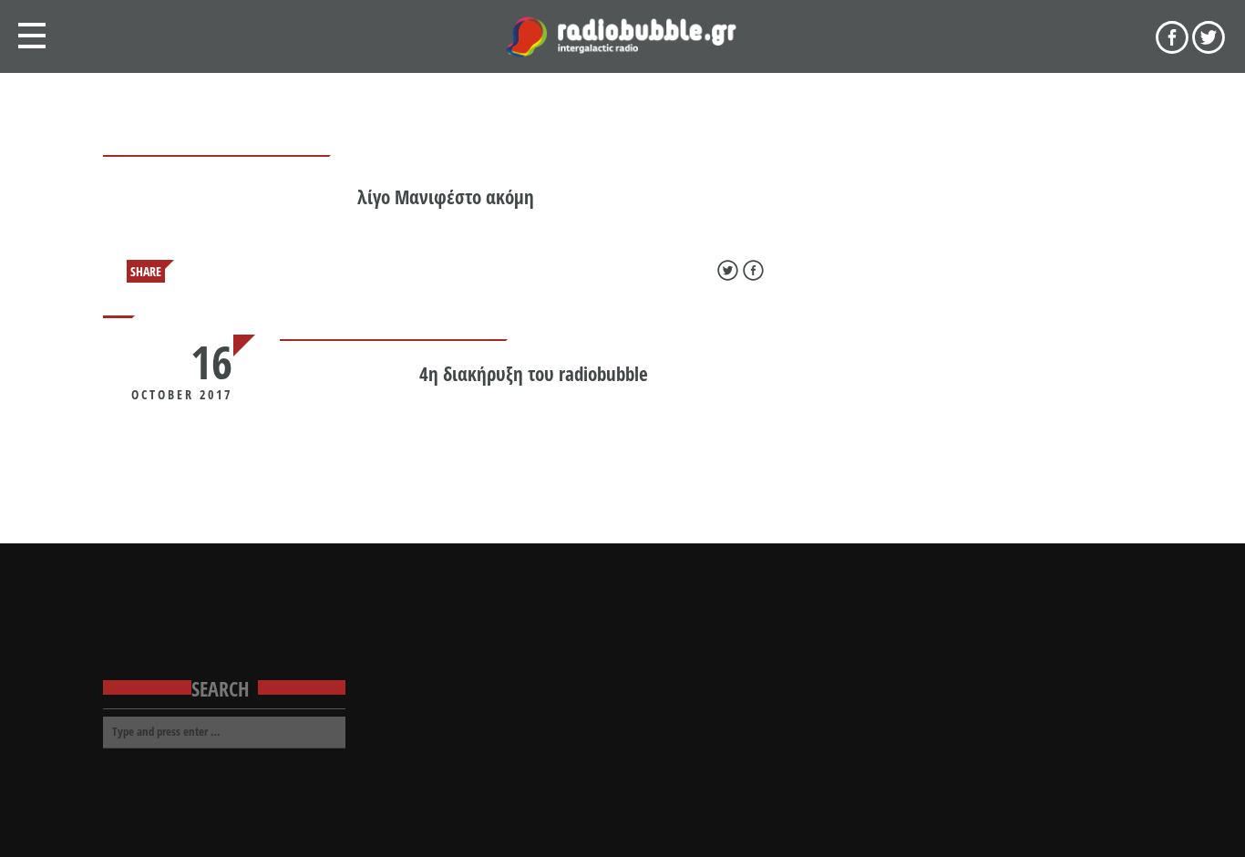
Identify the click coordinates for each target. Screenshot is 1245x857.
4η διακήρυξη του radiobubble (533, 374)
